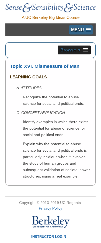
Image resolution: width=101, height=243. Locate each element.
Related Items (70, 96)
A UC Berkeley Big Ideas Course (50, 17)
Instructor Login (48, 237)
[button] (81, 29)
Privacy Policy (50, 208)
